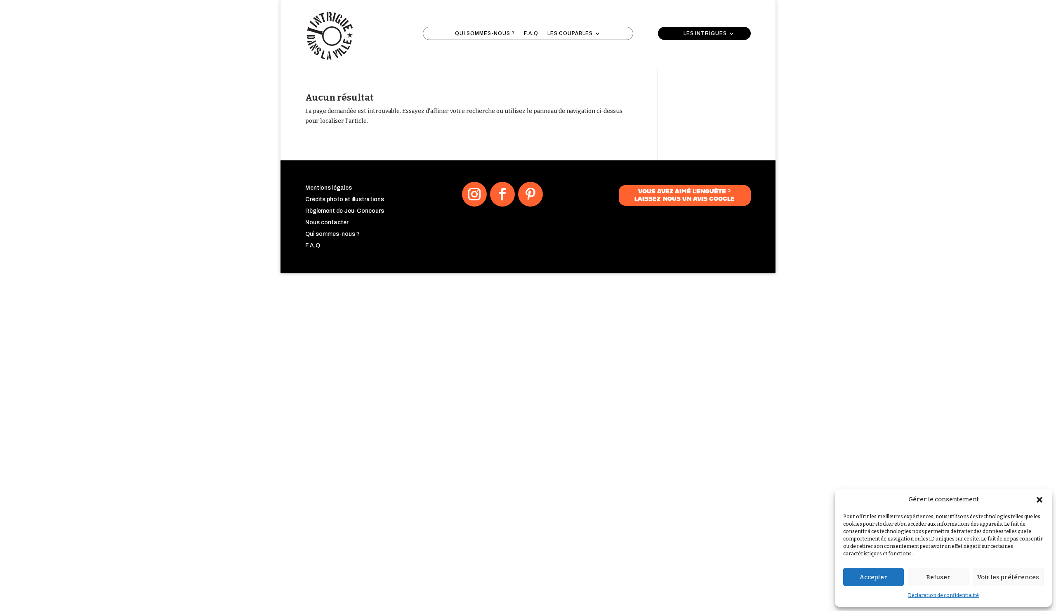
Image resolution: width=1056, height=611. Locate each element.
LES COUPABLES (570, 33)
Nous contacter (327, 222)
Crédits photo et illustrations (344, 199)
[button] (1039, 500)
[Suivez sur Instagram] (474, 194)
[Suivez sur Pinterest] (530, 194)
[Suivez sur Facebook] (502, 194)
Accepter (873, 577)
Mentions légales (328, 188)
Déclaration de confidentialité (943, 595)
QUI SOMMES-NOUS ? (485, 33)
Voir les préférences (1008, 577)
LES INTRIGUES (705, 33)
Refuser (938, 577)
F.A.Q (531, 33)
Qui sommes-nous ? (332, 234)
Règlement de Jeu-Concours (344, 211)
